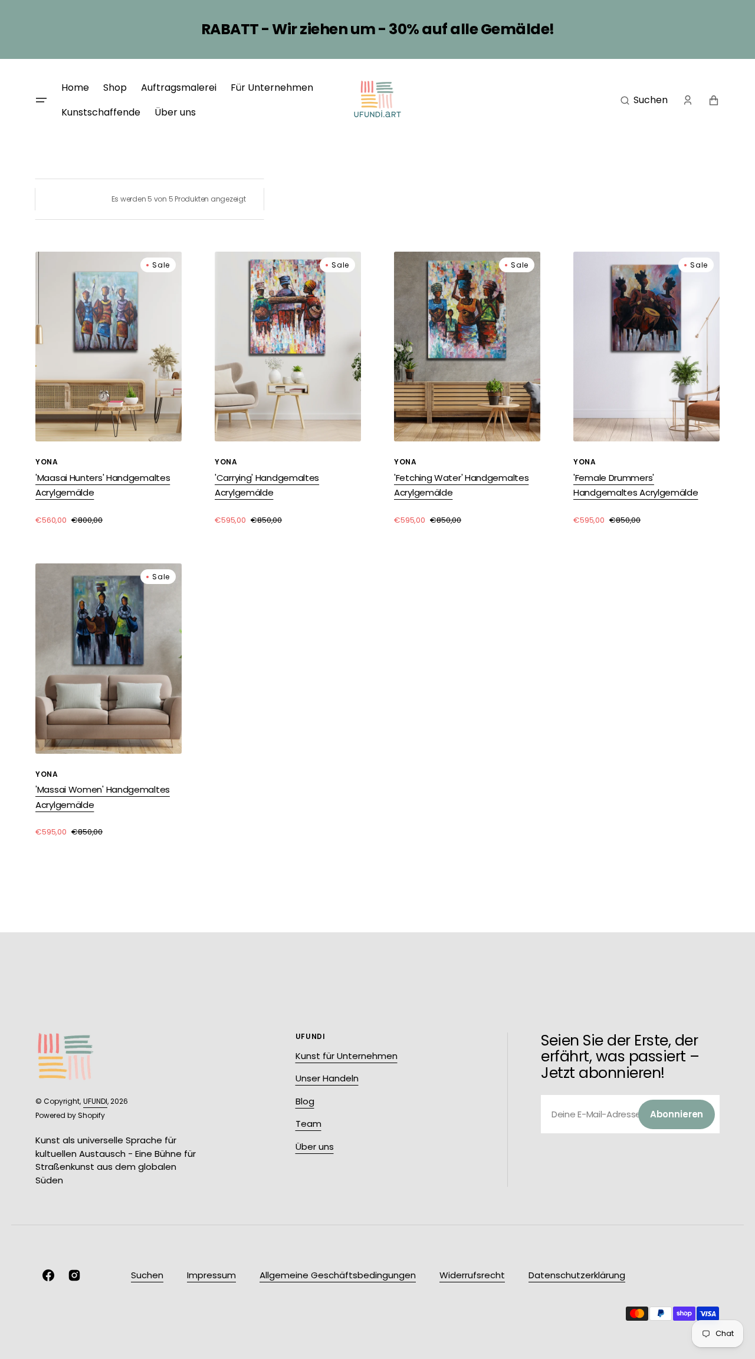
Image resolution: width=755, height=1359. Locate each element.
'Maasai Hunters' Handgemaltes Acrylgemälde (102, 485)
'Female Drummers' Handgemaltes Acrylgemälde (635, 485)
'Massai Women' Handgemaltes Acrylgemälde (102, 797)
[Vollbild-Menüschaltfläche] (41, 100)
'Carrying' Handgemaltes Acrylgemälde (267, 485)
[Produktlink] (108, 389)
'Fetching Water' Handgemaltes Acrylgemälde (461, 485)
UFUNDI (95, 1101)
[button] (644, 100)
